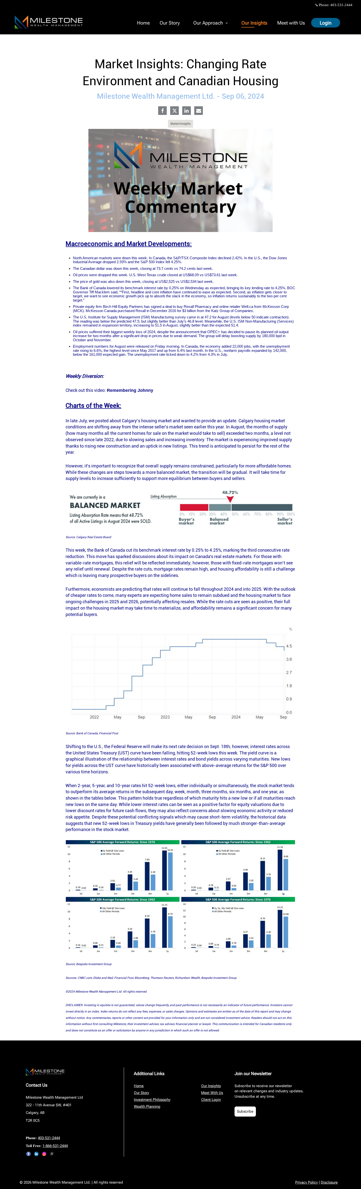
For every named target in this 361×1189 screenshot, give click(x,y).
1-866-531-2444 (55, 1146)
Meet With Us (212, 1093)
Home (143, 23)
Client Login (211, 1099)
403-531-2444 (341, 5)
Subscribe (245, 1111)
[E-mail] (198, 111)
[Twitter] (174, 110)
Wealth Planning (147, 1106)
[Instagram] (44, 1154)
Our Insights (254, 23)
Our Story (170, 23)
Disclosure (329, 1182)
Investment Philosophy (152, 1099)
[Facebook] (162, 111)
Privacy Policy (306, 1182)
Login (326, 23)
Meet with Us (291, 23)
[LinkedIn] (36, 1154)
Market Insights (180, 123)
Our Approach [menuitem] (208, 23)
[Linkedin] (186, 111)
